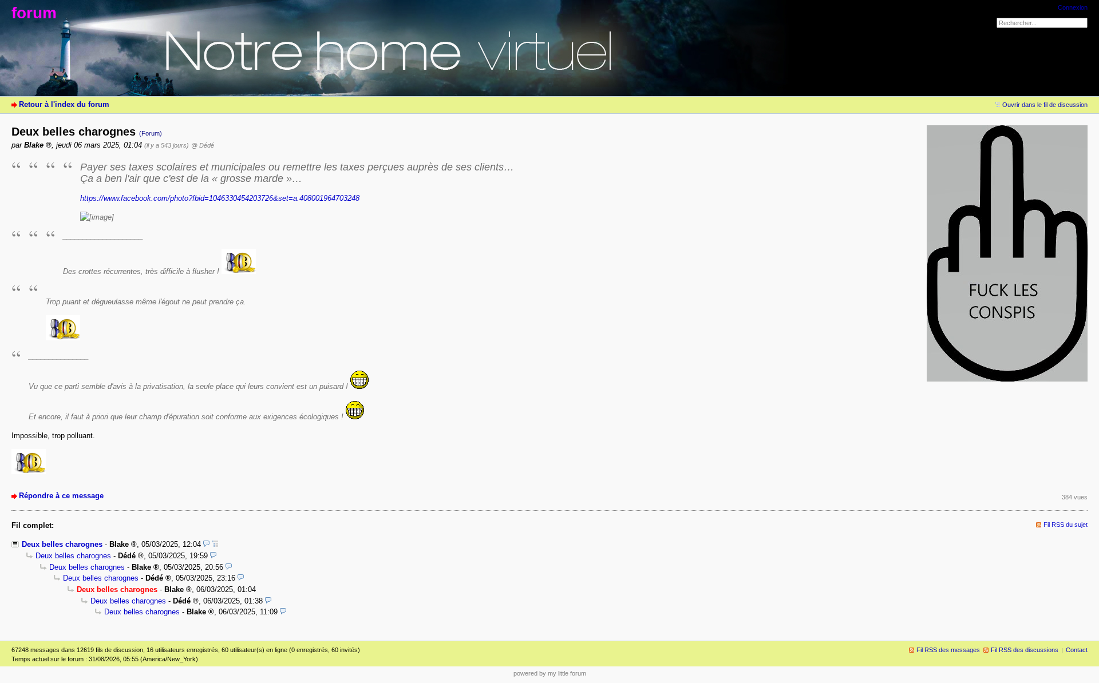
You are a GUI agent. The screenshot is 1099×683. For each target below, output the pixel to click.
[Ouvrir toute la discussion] (215, 544)
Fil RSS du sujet (1065, 524)
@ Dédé (202, 145)
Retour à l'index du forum (64, 104)
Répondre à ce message (61, 495)
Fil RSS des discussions (1024, 649)
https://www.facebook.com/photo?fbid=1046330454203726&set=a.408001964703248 (219, 198)
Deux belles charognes (62, 544)
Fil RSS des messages (948, 649)
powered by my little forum (549, 673)
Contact (1077, 649)
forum (34, 13)
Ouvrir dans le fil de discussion (1045, 104)
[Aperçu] (206, 544)
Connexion (1073, 7)
